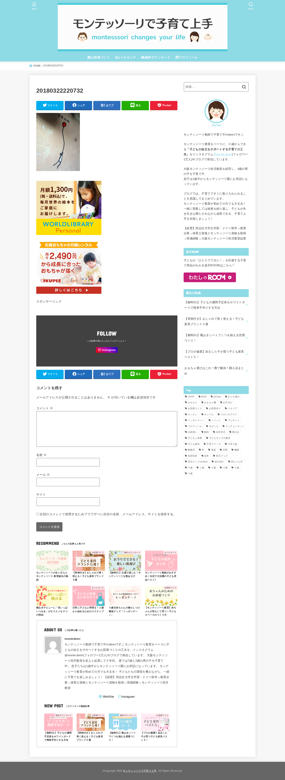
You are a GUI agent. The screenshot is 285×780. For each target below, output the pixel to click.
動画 (206, 432)
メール (43, 474)
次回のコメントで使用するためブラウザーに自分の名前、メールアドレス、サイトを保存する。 (108, 514)
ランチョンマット (234, 426)
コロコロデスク (229, 414)
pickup (217, 396)
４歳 (236, 467)
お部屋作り (215, 408)
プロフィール (195, 426)
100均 (191, 396)
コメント (44, 408)
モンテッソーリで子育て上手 (139, 770)
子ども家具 (194, 444)
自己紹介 (219, 461)
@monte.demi (222, 154)
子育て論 (232, 444)
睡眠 (236, 450)
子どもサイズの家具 (220, 438)
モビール (213, 426)
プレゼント (234, 420)
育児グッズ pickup (198, 461)
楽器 (213, 450)
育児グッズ (222, 456)
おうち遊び (234, 396)
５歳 (190, 473)
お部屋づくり (195, 408)
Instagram (109, 350)
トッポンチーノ (196, 420)
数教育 (191, 450)
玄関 (225, 450)
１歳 (202, 467)
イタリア (232, 408)
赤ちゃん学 (237, 461)
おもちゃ (192, 402)
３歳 (225, 467)
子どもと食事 (195, 438)
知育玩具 (192, 456)
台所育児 (220, 432)
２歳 (213, 467)
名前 (41, 455)
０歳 (190, 467)
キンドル (209, 414)
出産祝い (192, 432)
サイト (41, 494)
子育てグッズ (213, 444)
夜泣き (235, 432)
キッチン (192, 414)
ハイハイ (216, 420)
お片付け (227, 402)
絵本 (206, 456)
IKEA (204, 396)
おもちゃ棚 (210, 402)
